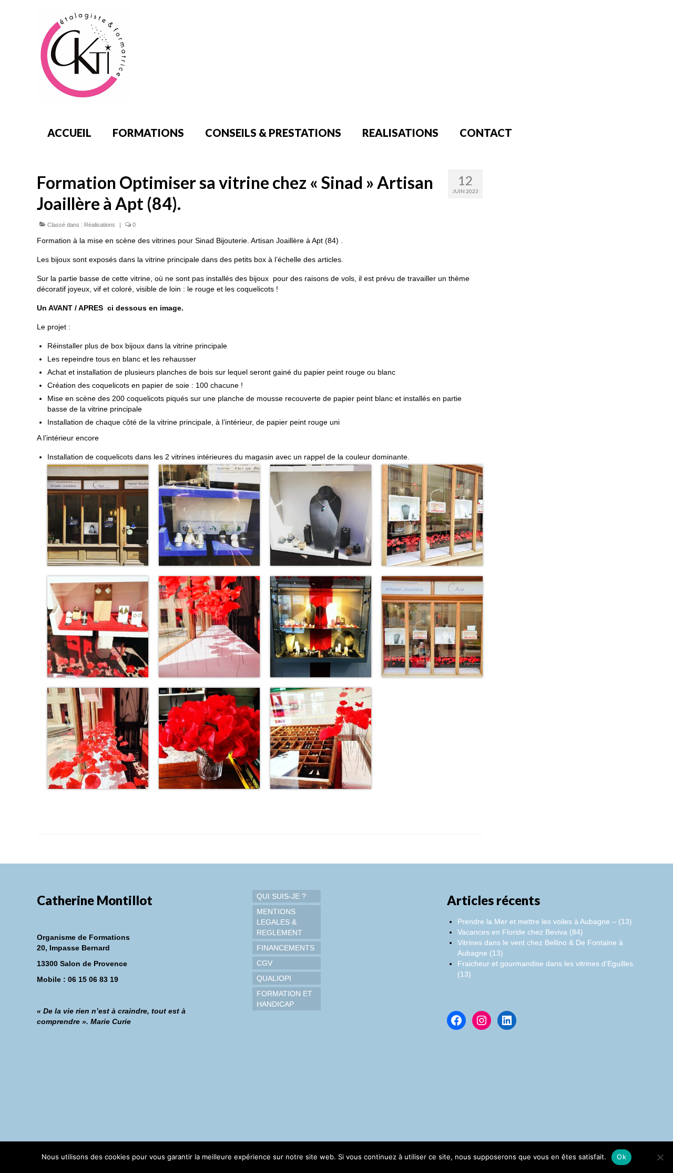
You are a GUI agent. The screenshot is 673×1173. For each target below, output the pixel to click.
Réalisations (99, 225)
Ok (621, 1156)
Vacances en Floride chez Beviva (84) (520, 932)
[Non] (660, 1157)
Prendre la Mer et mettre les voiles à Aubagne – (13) (544, 921)
